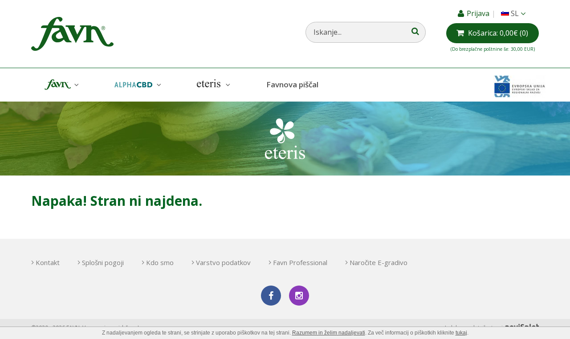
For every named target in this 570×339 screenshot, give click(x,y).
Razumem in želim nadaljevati (328, 333)
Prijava (479, 13)
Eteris (212, 85)
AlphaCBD (137, 85)
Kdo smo (160, 262)
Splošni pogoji (103, 262)
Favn (60, 85)
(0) (498, 33)
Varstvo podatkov (223, 262)
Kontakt (48, 262)
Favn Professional (300, 262)
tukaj (461, 333)
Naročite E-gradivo (378, 262)
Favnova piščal (292, 84)
